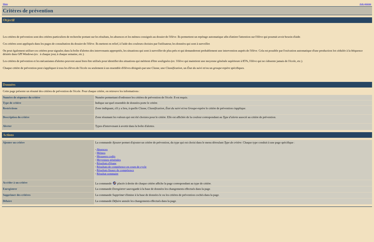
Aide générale (365, 4)
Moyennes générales (109, 159)
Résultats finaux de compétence (115, 170)
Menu (5, 4)
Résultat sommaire (107, 173)
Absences (102, 149)
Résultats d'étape (106, 163)
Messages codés (106, 156)
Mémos (101, 152)
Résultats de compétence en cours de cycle (122, 166)
